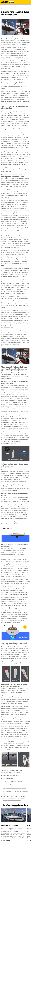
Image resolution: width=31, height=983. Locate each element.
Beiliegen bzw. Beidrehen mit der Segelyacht (14, 788)
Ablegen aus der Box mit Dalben (11, 775)
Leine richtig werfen (8, 778)
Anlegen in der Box (7, 785)
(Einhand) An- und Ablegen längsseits (12, 781)
